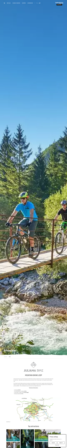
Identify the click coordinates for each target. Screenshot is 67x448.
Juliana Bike (5, 356)
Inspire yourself (59, 4)
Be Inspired (24, 3)
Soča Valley (9, 3)
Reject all (61, 442)
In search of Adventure (16, 3)
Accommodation (30, 3)
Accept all (53, 442)
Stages (10, 356)
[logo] (59, 3)
